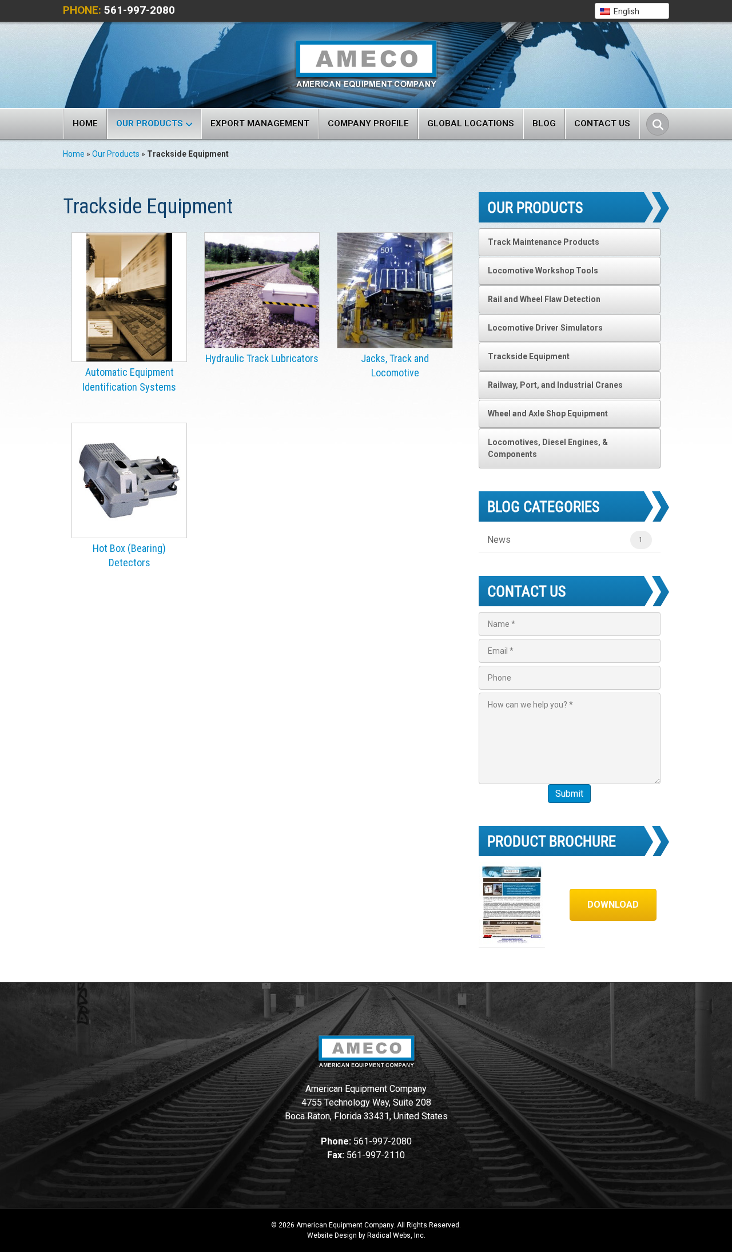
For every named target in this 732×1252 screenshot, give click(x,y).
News (499, 539)
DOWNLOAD (613, 904)
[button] (632, 11)
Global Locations (470, 123)
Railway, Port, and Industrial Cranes (555, 384)
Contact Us (602, 123)
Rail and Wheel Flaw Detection (544, 299)
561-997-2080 (139, 10)
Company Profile (368, 123)
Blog (544, 123)
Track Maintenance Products (543, 242)
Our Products (149, 123)
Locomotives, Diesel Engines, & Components (548, 448)
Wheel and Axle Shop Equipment (548, 413)
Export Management (259, 123)
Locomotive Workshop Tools (543, 270)
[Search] (657, 124)
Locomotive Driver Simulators (545, 327)
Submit (569, 793)
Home (85, 123)
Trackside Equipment (529, 356)
